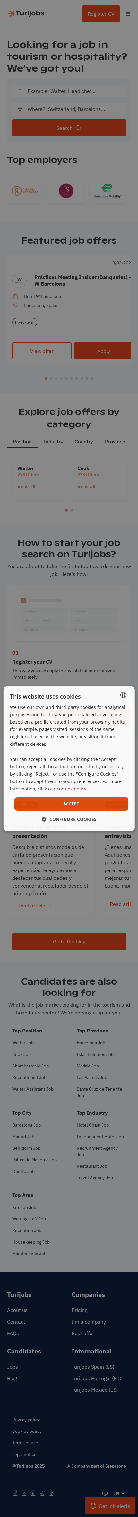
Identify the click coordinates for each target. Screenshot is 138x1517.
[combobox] (123, 695)
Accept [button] (71, 804)
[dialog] (69, 758)
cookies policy (71, 789)
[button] (69, 819)
